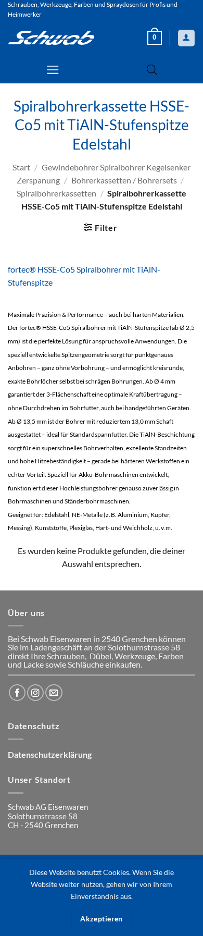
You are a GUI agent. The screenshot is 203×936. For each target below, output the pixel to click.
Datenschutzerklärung (50, 754)
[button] (154, 37)
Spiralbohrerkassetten (56, 193)
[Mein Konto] (186, 38)
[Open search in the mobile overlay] (152, 70)
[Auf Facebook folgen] (17, 692)
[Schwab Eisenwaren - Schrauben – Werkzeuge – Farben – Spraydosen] (51, 37)
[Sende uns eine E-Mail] (53, 692)
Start (21, 167)
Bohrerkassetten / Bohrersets (124, 180)
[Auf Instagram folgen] (35, 692)
